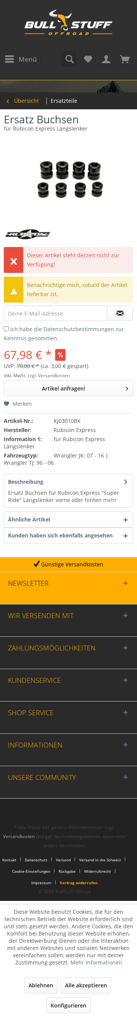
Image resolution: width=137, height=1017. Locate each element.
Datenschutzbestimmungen (78, 329)
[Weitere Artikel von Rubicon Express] (27, 234)
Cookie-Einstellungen (31, 871)
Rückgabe (67, 871)
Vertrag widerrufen (79, 882)
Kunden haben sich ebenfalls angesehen (60, 535)
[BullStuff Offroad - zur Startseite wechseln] (68, 27)
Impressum (41, 882)
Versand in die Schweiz (100, 859)
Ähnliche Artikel (29, 519)
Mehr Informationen (96, 962)
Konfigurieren (68, 1005)
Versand (63, 859)
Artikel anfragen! (63, 388)
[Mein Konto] (106, 59)
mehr (109, 500)
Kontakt (9, 859)
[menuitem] (20, 59)
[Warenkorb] (124, 59)
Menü (28, 59)
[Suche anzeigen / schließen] (68, 59)
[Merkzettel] (87, 59)
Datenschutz (36, 859)
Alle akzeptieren (86, 985)
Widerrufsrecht (97, 871)
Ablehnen (41, 985)
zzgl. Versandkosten (48, 375)
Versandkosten (19, 836)
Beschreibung (25, 481)
